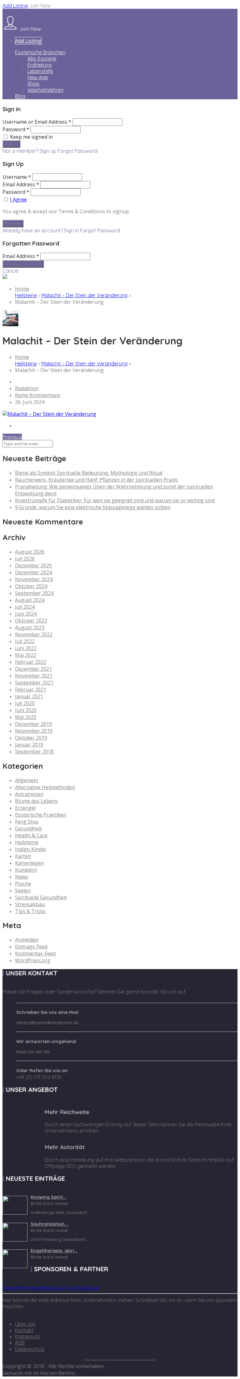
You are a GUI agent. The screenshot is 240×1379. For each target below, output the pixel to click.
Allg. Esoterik (42, 58)
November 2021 (33, 675)
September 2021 (34, 682)
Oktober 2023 (31, 620)
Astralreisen (29, 794)
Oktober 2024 (31, 586)
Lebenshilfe (40, 71)
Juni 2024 (26, 613)
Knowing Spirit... (49, 1197)
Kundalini (26, 869)
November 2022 (33, 634)
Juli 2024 (25, 606)
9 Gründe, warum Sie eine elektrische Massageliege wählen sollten (93, 507)
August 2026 (29, 551)
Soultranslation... (49, 1224)
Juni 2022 (26, 648)
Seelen (23, 890)
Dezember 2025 (33, 565)
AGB (20, 1343)
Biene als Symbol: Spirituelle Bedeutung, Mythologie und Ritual (88, 472)
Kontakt (24, 1330)
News (21, 876)
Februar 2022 (30, 662)
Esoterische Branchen (40, 52)
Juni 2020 (26, 710)
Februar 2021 (30, 689)
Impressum (27, 1336)
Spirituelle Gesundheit (41, 897)
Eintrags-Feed (31, 946)
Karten (23, 856)
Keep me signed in (31, 136)
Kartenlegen (29, 863)
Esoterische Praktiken (40, 814)
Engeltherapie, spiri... (54, 1250)
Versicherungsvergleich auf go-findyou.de (50, 1287)
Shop (33, 83)
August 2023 (29, 627)
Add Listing (15, 6)
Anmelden (26, 939)
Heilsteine (26, 295)
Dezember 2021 (33, 668)
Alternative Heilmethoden (45, 787)
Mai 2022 (25, 655)
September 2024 (34, 593)
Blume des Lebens (36, 801)
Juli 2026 (25, 558)
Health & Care (31, 835)
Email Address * (20, 184)
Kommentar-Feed (35, 953)
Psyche (23, 883)
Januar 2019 (29, 744)
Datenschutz (29, 1349)
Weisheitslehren (45, 90)
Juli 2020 (25, 703)
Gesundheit (28, 828)
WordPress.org (32, 960)
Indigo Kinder (31, 849)
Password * (15, 129)
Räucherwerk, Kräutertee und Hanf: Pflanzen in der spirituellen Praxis (96, 479)
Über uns (25, 1324)
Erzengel (25, 807)
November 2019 (33, 730)
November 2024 (33, 579)
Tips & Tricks (30, 911)
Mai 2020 (25, 717)
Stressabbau (30, 904)
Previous (12, 437)
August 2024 (29, 600)
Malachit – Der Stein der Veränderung (85, 295)
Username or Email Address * (36, 121)
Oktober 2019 (31, 737)
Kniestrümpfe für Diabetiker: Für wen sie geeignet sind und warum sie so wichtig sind (115, 500)
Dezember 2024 (33, 572)
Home (22, 288)
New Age (38, 77)
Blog (20, 96)
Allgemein (26, 780)
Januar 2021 (29, 696)
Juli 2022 (25, 641)
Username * (16, 176)
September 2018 (34, 751)
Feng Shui (26, 821)
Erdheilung (40, 65)
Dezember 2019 (33, 723)
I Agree (18, 199)
